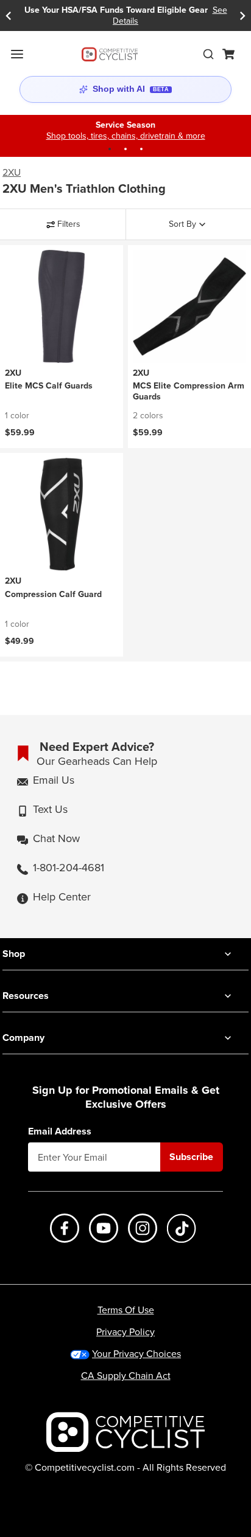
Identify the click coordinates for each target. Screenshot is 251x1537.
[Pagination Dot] (110, 149)
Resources (25, 996)
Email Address (59, 1131)
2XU (11, 173)
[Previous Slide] (8, 15)
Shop (13, 954)
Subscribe (191, 1157)
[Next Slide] (242, 15)
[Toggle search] (208, 54)
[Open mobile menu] (17, 54)
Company (23, 1038)
